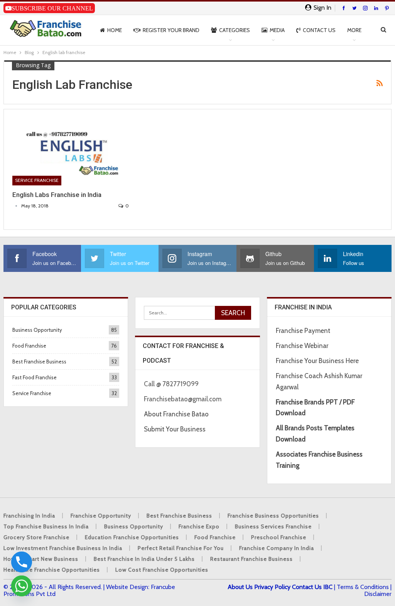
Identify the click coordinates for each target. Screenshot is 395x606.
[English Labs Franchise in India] (70, 151)
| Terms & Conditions (361, 587)
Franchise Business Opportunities (273, 515)
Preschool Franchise (278, 537)
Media (277, 30)
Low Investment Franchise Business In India (62, 548)
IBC (328, 587)
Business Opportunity (37, 330)
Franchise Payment (303, 330)
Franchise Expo (199, 526)
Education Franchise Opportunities (132, 537)
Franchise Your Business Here (318, 361)
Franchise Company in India (276, 548)
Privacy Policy (272, 587)
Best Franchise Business (39, 361)
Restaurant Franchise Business (251, 558)
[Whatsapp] (21, 585)
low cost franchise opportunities (161, 569)
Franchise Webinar (302, 346)
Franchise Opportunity (101, 515)
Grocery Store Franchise (36, 537)
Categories (234, 30)
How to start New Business (40, 558)
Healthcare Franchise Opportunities (51, 569)
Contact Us (319, 30)
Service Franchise (37, 180)
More (354, 30)
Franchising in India (29, 515)
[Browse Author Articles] (16, 206)
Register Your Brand (171, 30)
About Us (240, 587)
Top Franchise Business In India (46, 526)
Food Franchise (29, 346)
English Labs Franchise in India (56, 195)
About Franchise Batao (176, 414)
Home (114, 30)
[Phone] (21, 562)
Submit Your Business (175, 429)
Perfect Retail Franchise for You (181, 548)
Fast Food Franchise (34, 377)
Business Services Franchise (273, 526)
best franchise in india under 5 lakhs (144, 558)
